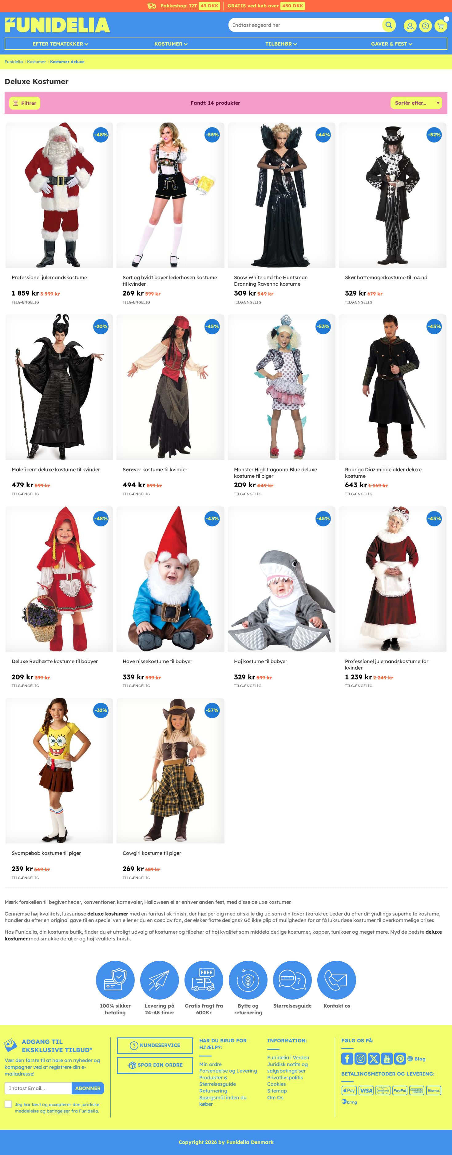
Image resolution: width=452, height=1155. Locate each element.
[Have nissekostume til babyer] (170, 579)
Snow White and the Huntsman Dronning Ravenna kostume (271, 280)
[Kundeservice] (425, 25)
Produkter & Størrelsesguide (217, 1080)
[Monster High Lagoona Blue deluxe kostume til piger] (281, 387)
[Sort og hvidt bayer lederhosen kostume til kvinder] (170, 195)
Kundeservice (159, 1045)
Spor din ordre (159, 1065)
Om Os (275, 1097)
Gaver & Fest (389, 43)
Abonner (88, 1088)
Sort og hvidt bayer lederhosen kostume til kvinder (170, 280)
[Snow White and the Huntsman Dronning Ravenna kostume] (281, 195)
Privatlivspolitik (285, 1077)
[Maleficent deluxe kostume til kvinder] (59, 387)
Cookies (276, 1084)
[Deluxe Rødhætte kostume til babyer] (59, 579)
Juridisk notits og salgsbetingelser (287, 1067)
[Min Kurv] (440, 25)
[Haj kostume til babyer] (281, 579)
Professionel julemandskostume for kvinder (386, 664)
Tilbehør (278, 43)
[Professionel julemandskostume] (59, 195)
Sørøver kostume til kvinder (155, 469)
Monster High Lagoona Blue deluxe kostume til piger (275, 472)
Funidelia (14, 61)
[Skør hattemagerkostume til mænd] (392, 195)
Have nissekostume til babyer (157, 661)
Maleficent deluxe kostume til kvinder (56, 469)
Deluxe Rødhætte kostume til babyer (55, 661)
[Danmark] (347, 1059)
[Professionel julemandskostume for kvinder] (392, 579)
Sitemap (277, 1091)
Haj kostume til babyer (260, 661)
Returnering (213, 1091)
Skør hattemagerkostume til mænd (386, 277)
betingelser (58, 1111)
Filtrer (28, 103)
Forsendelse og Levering (228, 1071)
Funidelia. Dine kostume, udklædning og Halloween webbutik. (57, 25)
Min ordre (210, 1064)
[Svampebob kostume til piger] (59, 771)
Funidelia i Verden (288, 1057)
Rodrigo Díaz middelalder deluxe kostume (383, 472)
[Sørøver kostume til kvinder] (170, 387)
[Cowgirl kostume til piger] (170, 771)
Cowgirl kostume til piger (152, 853)
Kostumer (168, 43)
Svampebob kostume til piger (46, 853)
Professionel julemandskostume (49, 277)
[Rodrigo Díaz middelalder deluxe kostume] (392, 387)
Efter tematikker (58, 43)
